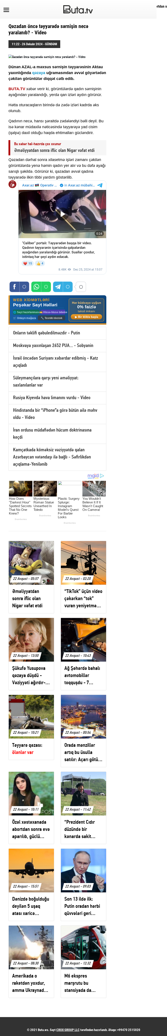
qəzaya (39, 73)
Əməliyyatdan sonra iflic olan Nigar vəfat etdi (54, 150)
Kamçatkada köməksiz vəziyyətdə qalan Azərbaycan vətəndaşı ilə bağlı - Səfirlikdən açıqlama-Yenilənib (52, 457)
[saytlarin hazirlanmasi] (57, 309)
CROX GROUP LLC (68, 1030)
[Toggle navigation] (6, 9)
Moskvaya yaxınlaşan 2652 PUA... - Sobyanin (53, 345)
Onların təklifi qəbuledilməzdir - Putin (46, 333)
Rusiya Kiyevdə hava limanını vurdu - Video (51, 397)
